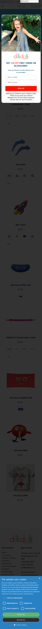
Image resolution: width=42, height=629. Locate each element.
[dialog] (21, 602)
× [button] (39, 578)
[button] (21, 625)
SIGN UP (21, 88)
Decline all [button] (21, 620)
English (26, 1)
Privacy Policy (28, 594)
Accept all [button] (21, 615)
